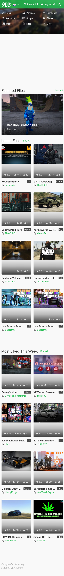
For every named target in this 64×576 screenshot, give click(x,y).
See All (59, 90)
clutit (7, 443)
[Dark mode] (54, 4)
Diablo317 (42, 443)
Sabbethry (10, 329)
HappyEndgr (11, 492)
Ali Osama (10, 281)
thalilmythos (43, 281)
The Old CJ (42, 185)
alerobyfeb (42, 233)
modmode (10, 185)
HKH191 (41, 540)
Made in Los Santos (12, 567)
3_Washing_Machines (15, 395)
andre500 (41, 395)
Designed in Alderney (12, 564)
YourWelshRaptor (45, 492)
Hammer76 (10, 540)
